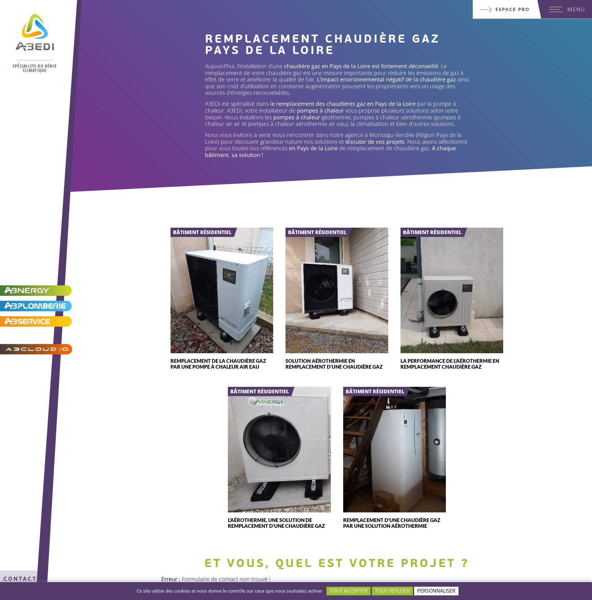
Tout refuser (392, 590)
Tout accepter (349, 590)
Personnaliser (436, 590)
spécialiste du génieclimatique (35, 68)
